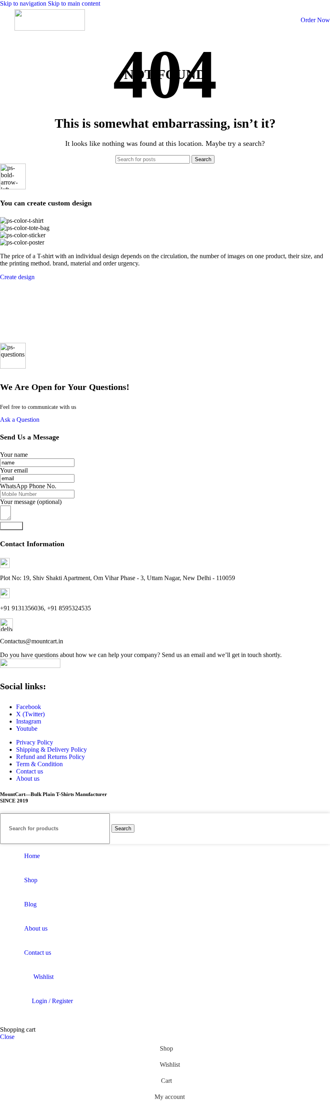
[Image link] (30, 665)
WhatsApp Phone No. (28, 486)
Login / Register (52, 1000)
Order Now (315, 20)
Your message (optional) (31, 501)
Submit (11, 526)
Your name (14, 454)
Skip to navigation (24, 3)
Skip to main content (74, 3)
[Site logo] (49, 28)
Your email (14, 470)
